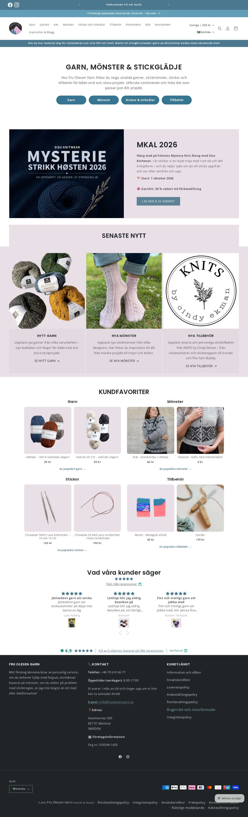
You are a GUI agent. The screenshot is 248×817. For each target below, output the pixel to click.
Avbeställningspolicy (182, 694)
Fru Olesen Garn (59, 802)
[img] (124, 579)
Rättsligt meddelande (188, 808)
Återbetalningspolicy (182, 702)
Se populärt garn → (73, 469)
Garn (71, 100)
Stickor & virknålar (140, 100)
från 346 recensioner (121, 584)
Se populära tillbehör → (175, 546)
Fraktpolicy (197, 802)
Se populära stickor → (73, 550)
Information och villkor (184, 672)
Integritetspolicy (179, 717)
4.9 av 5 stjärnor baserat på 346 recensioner (131, 651)
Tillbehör (177, 100)
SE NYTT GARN (45, 361)
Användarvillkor (178, 680)
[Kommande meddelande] (169, 4)
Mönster (103, 100)
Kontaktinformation (224, 802)
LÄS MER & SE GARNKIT (158, 201)
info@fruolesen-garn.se (111, 702)
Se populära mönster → (176, 469)
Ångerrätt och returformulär (191, 709)
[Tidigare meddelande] (79, 4)
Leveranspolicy (178, 687)
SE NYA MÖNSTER (122, 361)
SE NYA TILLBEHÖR (199, 366)
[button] (220, 28)
